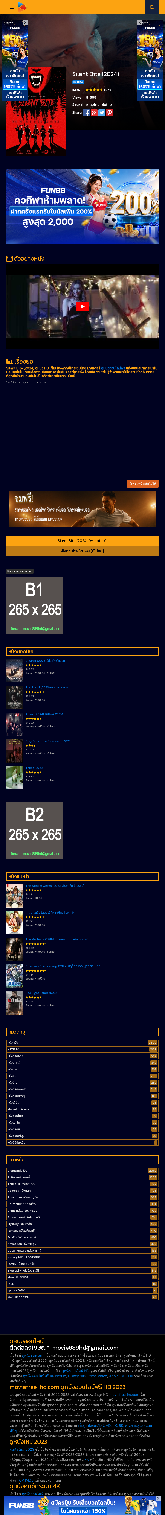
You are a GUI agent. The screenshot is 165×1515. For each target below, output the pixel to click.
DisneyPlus (77, 1376)
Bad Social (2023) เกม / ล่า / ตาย (47, 687)
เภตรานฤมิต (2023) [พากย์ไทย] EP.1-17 (50, 912)
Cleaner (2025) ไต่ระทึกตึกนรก (45, 661)
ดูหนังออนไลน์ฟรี (113, 368)
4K (87, 1459)
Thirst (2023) (34, 768)
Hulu (129, 1376)
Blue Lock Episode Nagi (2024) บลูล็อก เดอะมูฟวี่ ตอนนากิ (63, 966)
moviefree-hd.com (124, 1394)
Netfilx (60, 1376)
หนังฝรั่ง (78, 82)
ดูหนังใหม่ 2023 (21, 1449)
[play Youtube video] (82, 306)
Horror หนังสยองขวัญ (19, 571)
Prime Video (97, 1376)
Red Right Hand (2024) (41, 993)
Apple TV (116, 1376)
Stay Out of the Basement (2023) (48, 741)
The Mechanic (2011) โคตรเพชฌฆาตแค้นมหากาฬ (57, 939)
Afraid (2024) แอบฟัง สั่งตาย (45, 714)
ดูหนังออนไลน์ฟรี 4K (38, 1376)
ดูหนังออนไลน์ (32, 1355)
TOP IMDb (25, 1480)
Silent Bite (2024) (95, 73)
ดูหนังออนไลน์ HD (75, 1371)
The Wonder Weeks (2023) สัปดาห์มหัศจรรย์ (55, 886)
